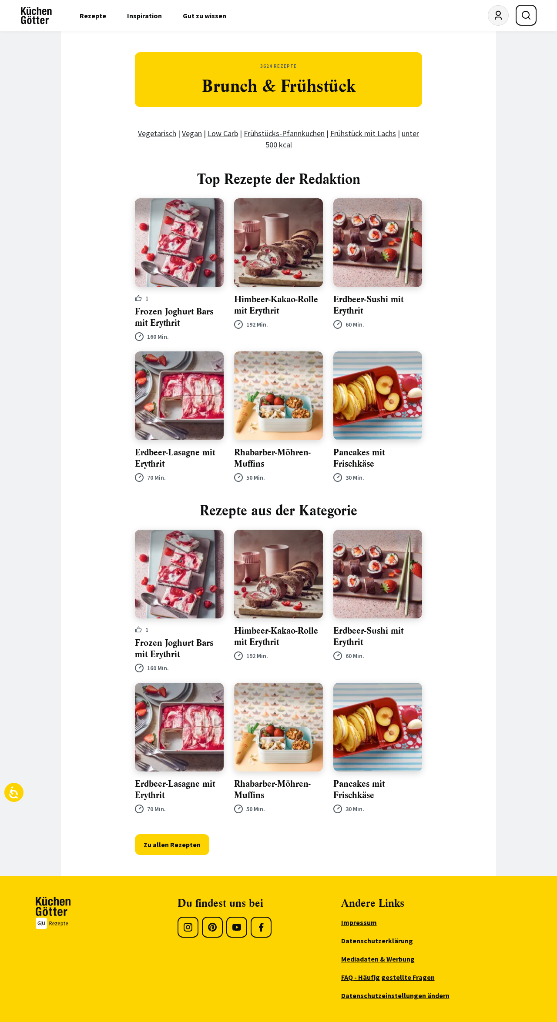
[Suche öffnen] (526, 15)
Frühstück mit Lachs (363, 133)
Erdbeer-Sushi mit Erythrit (368, 305)
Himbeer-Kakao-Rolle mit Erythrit (276, 305)
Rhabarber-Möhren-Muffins (272, 458)
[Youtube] (236, 927)
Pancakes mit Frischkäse (359, 458)
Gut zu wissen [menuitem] (204, 15)
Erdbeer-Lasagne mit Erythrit (175, 458)
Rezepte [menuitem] (93, 15)
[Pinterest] (212, 927)
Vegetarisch (157, 133)
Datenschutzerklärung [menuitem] (377, 940)
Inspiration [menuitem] (144, 15)
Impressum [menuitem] (359, 922)
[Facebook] (261, 927)
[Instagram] (188, 927)
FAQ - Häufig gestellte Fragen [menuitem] (388, 977)
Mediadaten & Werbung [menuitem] (378, 959)
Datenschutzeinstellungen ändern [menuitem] (395, 995)
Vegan (192, 133)
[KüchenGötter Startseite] (36, 15)
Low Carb (223, 133)
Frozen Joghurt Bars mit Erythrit (174, 317)
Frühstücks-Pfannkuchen (284, 133)
